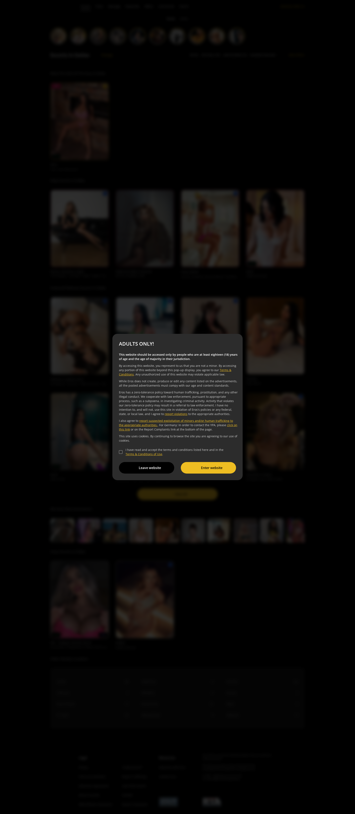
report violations (176, 414)
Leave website (150, 468)
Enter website (211, 468)
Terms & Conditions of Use (144, 454)
